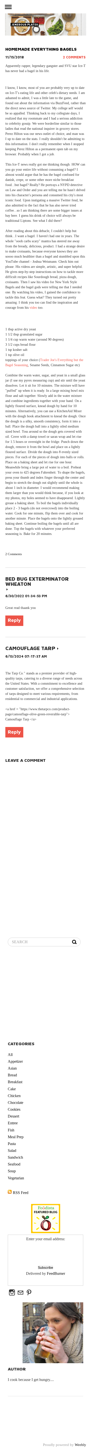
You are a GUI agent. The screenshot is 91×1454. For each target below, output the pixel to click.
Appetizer (15, 1061)
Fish (11, 1130)
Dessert (13, 1116)
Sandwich (15, 1157)
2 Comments (74, 57)
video (33, 307)
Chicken (14, 1096)
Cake (12, 1089)
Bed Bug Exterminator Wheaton (37, 581)
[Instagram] (12, 1292)
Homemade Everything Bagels (41, 49)
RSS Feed (20, 1193)
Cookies (14, 1109)
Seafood (14, 1164)
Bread (12, 1075)
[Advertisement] (45, 994)
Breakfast (15, 1082)
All (10, 1055)
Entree (13, 1123)
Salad (12, 1150)
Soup (12, 1171)
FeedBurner (56, 1273)
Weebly (80, 1445)
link (7, 589)
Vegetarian (16, 1178)
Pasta (12, 1144)
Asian (12, 1068)
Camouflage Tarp (30, 648)
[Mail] (20, 1292)
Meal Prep (16, 1137)
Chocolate (15, 1102)
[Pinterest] (29, 1292)
